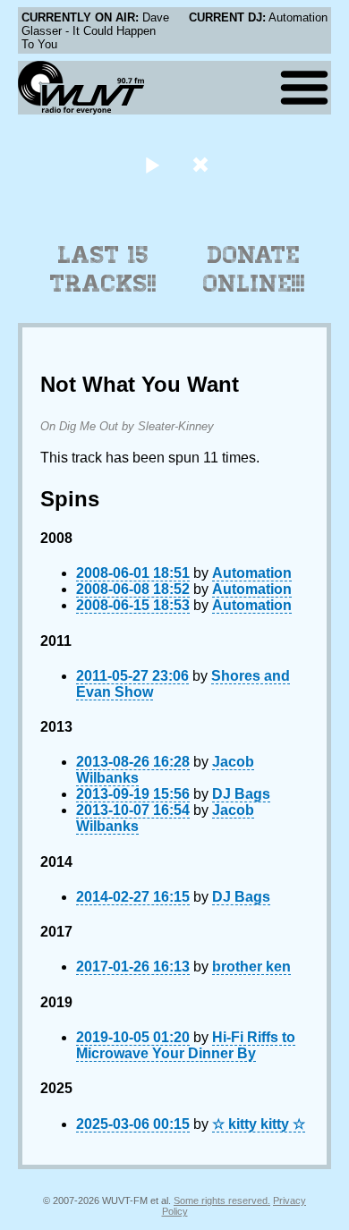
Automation (252, 573)
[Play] (152, 164)
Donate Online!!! (254, 269)
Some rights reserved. (222, 1200)
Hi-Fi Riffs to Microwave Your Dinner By (185, 1045)
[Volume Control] (203, 164)
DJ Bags (241, 794)
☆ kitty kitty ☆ (258, 1124)
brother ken (251, 966)
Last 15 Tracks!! (103, 269)
